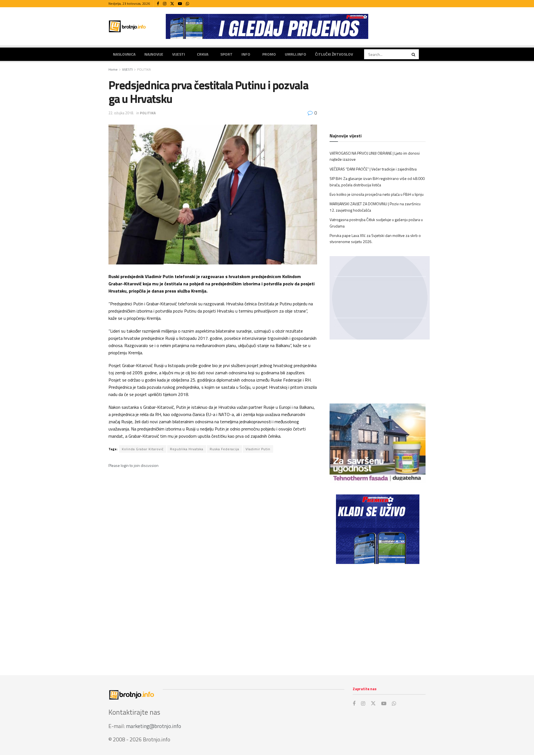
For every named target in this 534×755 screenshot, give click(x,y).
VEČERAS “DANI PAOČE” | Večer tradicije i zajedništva (373, 169)
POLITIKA (144, 69)
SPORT (226, 54)
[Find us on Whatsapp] (187, 4)
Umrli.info (295, 54)
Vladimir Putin (258, 449)
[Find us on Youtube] (180, 4)
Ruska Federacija (224, 449)
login (125, 465)
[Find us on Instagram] (164, 4)
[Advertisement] (378, 614)
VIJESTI (178, 54)
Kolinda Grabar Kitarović (143, 449)
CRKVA (202, 54)
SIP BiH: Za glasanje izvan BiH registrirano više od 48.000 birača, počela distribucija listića (377, 181)
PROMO (269, 54)
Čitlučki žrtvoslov (334, 54)
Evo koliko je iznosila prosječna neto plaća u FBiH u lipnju (377, 194)
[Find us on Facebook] (158, 4)
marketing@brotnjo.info (153, 726)
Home (113, 69)
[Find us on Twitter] (172, 4)
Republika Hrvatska (186, 449)
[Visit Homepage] (127, 26)
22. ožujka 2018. (121, 113)
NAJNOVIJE (153, 54)
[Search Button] (414, 54)
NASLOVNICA (124, 54)
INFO (245, 54)
